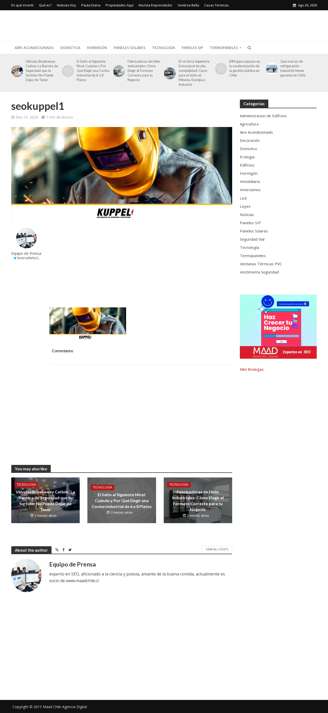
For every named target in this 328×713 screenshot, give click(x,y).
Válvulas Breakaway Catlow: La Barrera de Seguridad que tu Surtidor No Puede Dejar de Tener (42, 70)
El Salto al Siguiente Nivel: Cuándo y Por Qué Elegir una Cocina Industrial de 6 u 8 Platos (93, 70)
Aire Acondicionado (34, 47)
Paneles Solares (129, 47)
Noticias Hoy (66, 5)
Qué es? (45, 5)
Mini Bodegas (252, 369)
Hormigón (97, 47)
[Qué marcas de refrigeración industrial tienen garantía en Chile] (271, 69)
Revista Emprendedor (155, 5)
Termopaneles (224, 47)
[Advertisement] (223, 24)
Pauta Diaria (90, 5)
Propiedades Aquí (120, 5)
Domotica (70, 47)
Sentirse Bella (188, 5)
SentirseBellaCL (28, 258)
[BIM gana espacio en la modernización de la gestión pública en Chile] (220, 69)
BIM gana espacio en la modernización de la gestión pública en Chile (244, 68)
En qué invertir (22, 5)
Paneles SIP (192, 47)
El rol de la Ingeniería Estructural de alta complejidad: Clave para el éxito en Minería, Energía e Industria (194, 72)
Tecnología (163, 47)
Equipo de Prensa (26, 253)
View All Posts (217, 549)
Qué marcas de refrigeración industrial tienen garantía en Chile (292, 68)
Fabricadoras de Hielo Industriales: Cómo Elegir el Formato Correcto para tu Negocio (144, 70)
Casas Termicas (216, 5)
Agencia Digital (74, 706)
